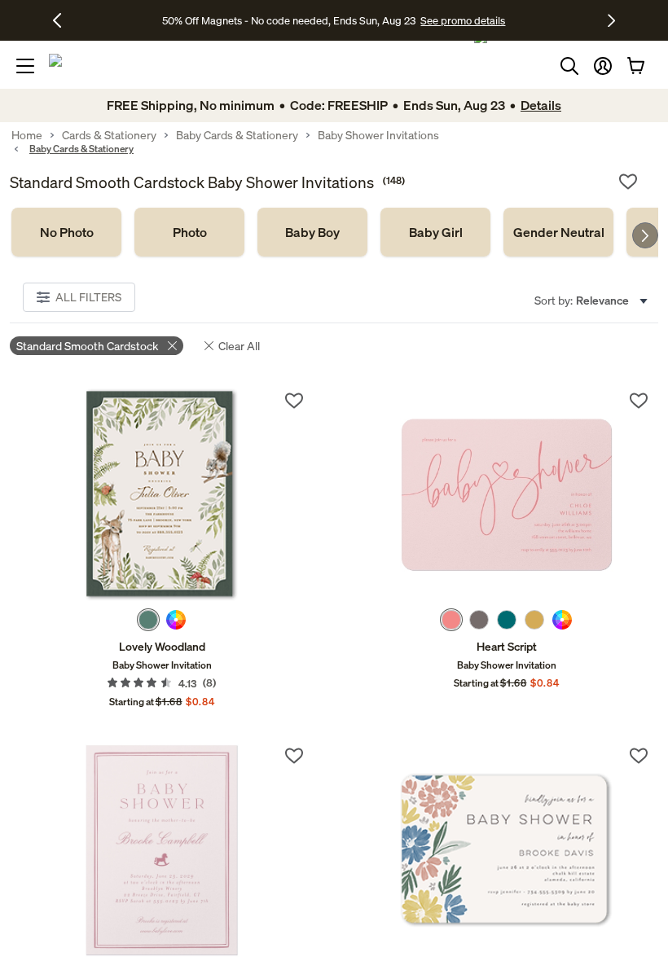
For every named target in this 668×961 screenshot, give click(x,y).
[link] (66, 232)
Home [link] (26, 135)
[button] (603, 66)
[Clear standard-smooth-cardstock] (172, 345)
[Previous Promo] (63, 20)
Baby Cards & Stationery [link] (237, 135)
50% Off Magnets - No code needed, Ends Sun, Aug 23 (288, 20)
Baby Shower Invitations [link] (378, 135)
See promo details (462, 20)
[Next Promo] (611, 20)
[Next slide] (645, 235)
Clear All (239, 345)
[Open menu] (25, 66)
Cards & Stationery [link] (109, 135)
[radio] (148, 619)
